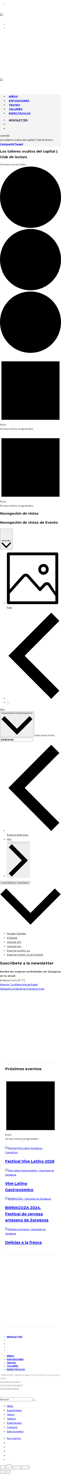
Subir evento (18, 47)
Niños (10, 1356)
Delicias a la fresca (23, 1242)
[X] (8, 58)
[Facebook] (8, 53)
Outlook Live (14, 946)
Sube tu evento (15, 1431)
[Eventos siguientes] (8, 702)
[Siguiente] (8, 1472)
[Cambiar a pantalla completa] (17, 1467)
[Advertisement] (30, 1026)
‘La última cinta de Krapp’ (19, 984)
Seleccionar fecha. (45, 735)
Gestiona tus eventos (25, 42)
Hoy (2, 709)
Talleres (12, 1366)
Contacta (15, 34)
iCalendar (12, 937)
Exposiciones (15, 1359)
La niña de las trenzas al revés (22, 988)
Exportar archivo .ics (18, 950)
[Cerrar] (2, 1467)
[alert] (30, 392)
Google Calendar (16, 933)
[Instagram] (8, 62)
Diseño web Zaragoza (9, 1388)
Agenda (13, 38)
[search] (34, 1400)
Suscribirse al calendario (15, 883)
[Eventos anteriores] (34, 698)
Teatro (11, 1362)
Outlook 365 (14, 942)
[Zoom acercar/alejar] (26, 1467)
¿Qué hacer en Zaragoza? (11, 1385)
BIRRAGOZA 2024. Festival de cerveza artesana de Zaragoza (26, 1213)
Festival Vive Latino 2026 (29, 1161)
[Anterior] (2, 1472)
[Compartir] (9, 1466)
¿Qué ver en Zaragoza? (10, 1381)
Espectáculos (19, 113)
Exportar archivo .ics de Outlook (25, 954)
